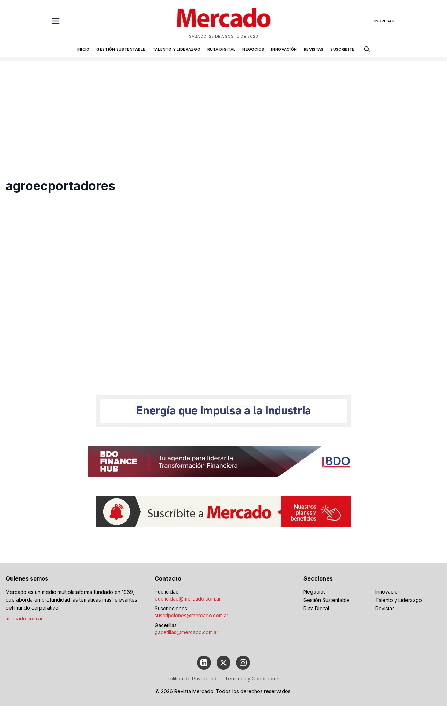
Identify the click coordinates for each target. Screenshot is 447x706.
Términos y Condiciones (253, 679)
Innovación (388, 592)
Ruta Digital (316, 608)
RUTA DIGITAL (221, 49)
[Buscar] (367, 49)
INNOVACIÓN (284, 49)
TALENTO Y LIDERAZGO (176, 49)
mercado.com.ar (24, 618)
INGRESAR (384, 21)
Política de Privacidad (192, 679)
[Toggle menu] (56, 21)
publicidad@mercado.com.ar (188, 599)
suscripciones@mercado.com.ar (191, 615)
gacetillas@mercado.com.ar (186, 632)
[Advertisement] (223, 110)
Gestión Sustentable (326, 600)
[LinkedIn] (204, 663)
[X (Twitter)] (223, 663)
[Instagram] (243, 663)
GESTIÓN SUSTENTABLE (120, 49)
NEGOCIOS (253, 49)
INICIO (83, 49)
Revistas (385, 608)
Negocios (314, 592)
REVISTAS (313, 49)
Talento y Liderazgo (398, 600)
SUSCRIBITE (342, 49)
